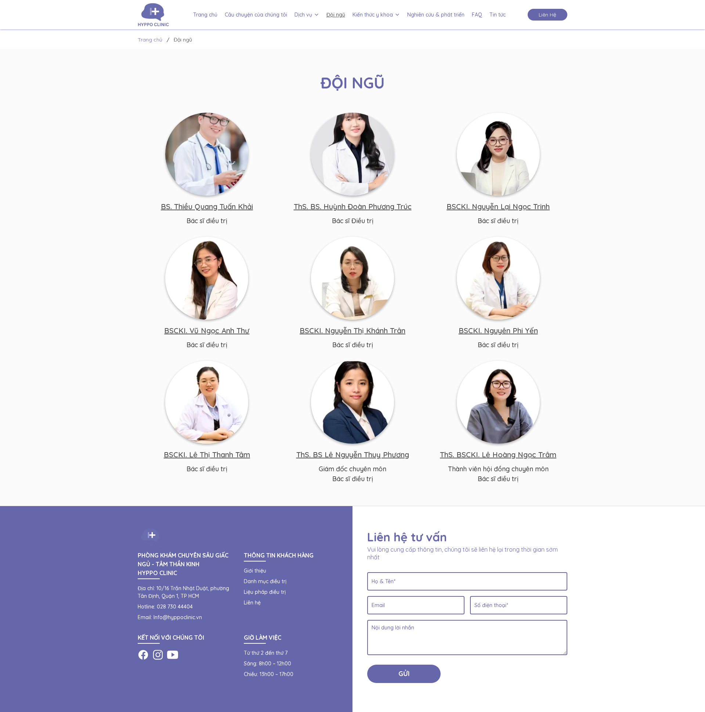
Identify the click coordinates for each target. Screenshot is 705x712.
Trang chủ (205, 14)
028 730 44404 (175, 606)
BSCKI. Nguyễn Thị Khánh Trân (352, 330)
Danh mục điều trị (265, 581)
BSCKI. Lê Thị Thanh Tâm (207, 454)
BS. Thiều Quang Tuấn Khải (207, 206)
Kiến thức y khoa (372, 14)
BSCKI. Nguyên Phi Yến (498, 330)
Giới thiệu (255, 570)
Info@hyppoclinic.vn (177, 617)
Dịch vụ (303, 14)
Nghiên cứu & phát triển (435, 14)
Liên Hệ (547, 14)
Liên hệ (252, 602)
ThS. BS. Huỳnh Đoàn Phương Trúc (353, 206)
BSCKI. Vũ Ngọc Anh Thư (206, 330)
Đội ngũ (335, 14)
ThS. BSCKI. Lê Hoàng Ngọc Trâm (498, 454)
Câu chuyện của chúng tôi (256, 14)
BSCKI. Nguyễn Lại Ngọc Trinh (498, 206)
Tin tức (497, 14)
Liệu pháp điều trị (265, 592)
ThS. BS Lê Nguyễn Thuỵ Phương (352, 454)
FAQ (477, 14)
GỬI (404, 673)
